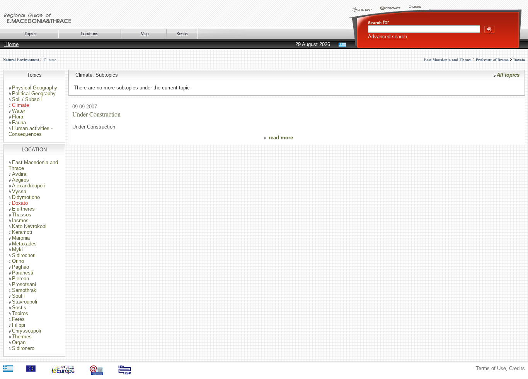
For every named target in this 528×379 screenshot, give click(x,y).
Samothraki (24, 290)
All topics (508, 75)
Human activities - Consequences (31, 131)
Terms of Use (491, 368)
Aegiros (20, 180)
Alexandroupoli (28, 186)
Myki (17, 249)
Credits (517, 368)
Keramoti (22, 232)
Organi (19, 342)
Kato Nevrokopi (29, 226)
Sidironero (23, 348)
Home (11, 44)
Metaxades (24, 244)
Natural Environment (21, 59)
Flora (17, 117)
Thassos (21, 215)
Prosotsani (24, 284)
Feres (18, 319)
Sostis (19, 307)
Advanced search (387, 36)
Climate (50, 59)
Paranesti (22, 273)
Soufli (18, 296)
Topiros (20, 313)
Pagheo (20, 267)
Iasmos (20, 220)
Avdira (19, 174)
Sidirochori (24, 255)
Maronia (21, 238)
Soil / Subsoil (27, 99)
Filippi (18, 325)
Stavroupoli (24, 302)
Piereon (20, 278)
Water (18, 111)
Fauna (19, 122)
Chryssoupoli (26, 331)
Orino (18, 261)
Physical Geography (34, 88)
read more (281, 138)
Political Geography (34, 93)
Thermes (22, 337)
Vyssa (19, 191)
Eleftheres (23, 209)
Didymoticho (26, 197)
